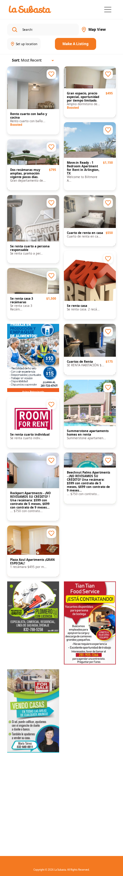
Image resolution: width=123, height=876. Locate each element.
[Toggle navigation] (108, 9)
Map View (97, 29)
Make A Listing (75, 43)
